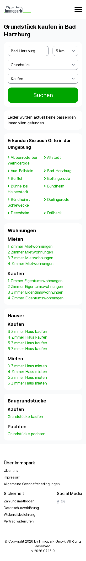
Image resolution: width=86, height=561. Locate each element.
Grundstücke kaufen (25, 416)
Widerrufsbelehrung (19, 514)
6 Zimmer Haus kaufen (27, 348)
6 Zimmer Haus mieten (27, 383)
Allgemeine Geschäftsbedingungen (32, 484)
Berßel (16, 178)
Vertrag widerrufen (19, 521)
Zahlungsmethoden (19, 501)
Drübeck (54, 212)
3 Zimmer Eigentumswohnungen (35, 292)
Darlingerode (58, 199)
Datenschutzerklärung (21, 508)
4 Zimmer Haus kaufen (27, 337)
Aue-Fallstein (22, 170)
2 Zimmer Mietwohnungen (30, 252)
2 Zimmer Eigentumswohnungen (35, 286)
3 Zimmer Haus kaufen (27, 331)
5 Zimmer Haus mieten (27, 377)
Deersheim (20, 212)
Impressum (12, 477)
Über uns (11, 470)
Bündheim (55, 186)
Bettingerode (58, 178)
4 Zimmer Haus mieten (27, 371)
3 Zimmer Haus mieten (27, 365)
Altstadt (54, 157)
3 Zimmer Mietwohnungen (30, 257)
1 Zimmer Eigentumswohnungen (35, 280)
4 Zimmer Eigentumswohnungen (36, 298)
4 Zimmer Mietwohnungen (31, 263)
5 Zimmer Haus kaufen (27, 343)
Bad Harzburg (59, 170)
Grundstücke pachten (26, 433)
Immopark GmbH (52, 541)
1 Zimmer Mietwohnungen (30, 246)
